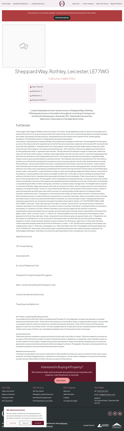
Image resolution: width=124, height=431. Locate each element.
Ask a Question (7, 401)
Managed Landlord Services (43, 394)
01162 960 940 (102, 391)
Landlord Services (37, 4)
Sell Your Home (38, 391)
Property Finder (7, 398)
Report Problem (116, 4)
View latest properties (62, 17)
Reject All (25, 423)
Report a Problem (8, 394)
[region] (25, 417)
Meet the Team (68, 394)
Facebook (110, 413)
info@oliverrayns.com (107, 395)
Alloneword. (64, 423)
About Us (75, 4)
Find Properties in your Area (43, 401)
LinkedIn (120, 413)
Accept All (38, 423)
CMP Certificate (48, 426)
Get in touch (60, 380)
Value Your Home (102, 4)
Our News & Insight (70, 401)
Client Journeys (88, 4)
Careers (66, 398)
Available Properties (20, 4)
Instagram (115, 413)
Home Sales (6, 4)
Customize (12, 423)
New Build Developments (42, 398)
